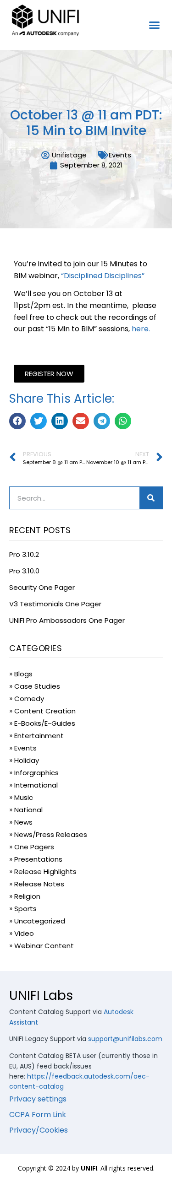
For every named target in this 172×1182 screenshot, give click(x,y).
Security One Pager (42, 587)
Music (23, 797)
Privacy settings (38, 1099)
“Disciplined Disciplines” (102, 275)
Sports (25, 908)
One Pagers (34, 847)
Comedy (29, 698)
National (28, 810)
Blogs (23, 674)
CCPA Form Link (37, 1114)
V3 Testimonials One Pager (55, 604)
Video (24, 933)
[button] (154, 25)
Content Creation (45, 711)
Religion (27, 896)
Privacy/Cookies (38, 1130)
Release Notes (39, 884)
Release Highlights (45, 871)
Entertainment (39, 735)
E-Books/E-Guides (44, 723)
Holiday (26, 760)
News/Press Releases (50, 834)
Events (120, 155)
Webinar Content (44, 945)
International (36, 785)
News (23, 822)
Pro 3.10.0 (24, 571)
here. (141, 329)
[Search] (150, 498)
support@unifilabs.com (125, 1038)
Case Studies (37, 686)
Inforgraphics (36, 772)
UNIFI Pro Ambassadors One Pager (67, 620)
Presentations (38, 859)
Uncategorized (39, 921)
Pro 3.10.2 (24, 554)
